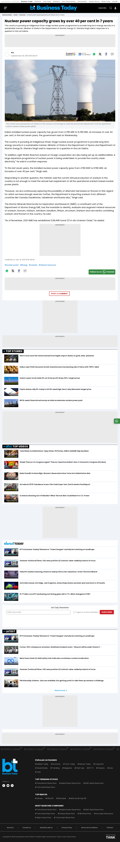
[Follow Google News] (84, 54)
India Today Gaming (68, 1)
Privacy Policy (67, 827)
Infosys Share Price (67, 813)
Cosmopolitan (82, 1)
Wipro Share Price (44, 817)
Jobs (39, 772)
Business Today (26, 1)
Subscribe (102, 8)
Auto (111, 768)
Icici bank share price (104, 813)
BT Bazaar (38, 1)
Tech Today (70, 764)
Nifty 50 (50, 798)
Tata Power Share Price (65, 817)
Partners (110, 827)
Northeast (56, 1)
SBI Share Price (85, 813)
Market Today (42, 764)
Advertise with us (46, 827)
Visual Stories (42, 768)
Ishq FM (114, 1)
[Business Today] (53, 8)
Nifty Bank (62, 798)
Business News (7, 15)
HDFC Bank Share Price (94, 783)
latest (16, 15)
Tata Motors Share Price (46, 783)
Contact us (27, 827)
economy (22, 15)
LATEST (10, 631)
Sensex (40, 798)
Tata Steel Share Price (46, 787)
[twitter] (12, 785)
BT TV (91, 768)
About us (10, 827)
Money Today (85, 764)
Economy (56, 764)
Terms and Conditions (89, 827)
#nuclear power (12, 265)
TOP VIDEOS (20, 446)
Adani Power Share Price (71, 783)
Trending (55, 768)
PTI (12, 53)
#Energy (23, 265)
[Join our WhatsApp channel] (116, 423)
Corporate (99, 764)
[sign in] (115, 8)
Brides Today (106, 1)
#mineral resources (47, 265)
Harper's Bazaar (94, 1)
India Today (47, 1)
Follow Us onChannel (102, 271)
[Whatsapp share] (94, 54)
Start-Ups (80, 768)
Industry (101, 768)
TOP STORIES (14, 351)
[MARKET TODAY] (14, 544)
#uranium (33, 265)
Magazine (68, 768)
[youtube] (8, 785)
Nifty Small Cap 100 (78, 798)
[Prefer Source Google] (71, 54)
